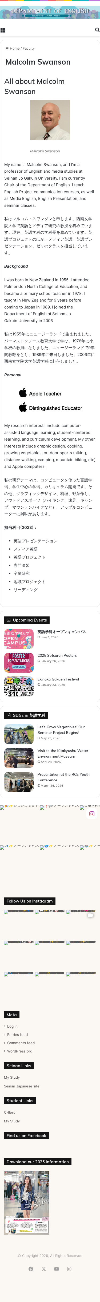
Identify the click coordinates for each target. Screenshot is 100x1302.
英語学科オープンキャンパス (62, 631)
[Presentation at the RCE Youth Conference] (19, 782)
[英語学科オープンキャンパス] (19, 639)
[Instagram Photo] (20, 825)
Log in (12, 1026)
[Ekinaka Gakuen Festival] (19, 686)
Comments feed (21, 1043)
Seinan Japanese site (21, 1086)
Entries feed (17, 1034)
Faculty (29, 48)
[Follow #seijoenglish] (92, 813)
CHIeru (9, 1112)
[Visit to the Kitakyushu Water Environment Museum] (19, 758)
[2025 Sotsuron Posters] (19, 663)
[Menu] (2, 29)
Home (14, 48)
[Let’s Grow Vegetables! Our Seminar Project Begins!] (19, 734)
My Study (12, 1077)
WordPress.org (19, 1051)
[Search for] (97, 29)
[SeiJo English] (50, 12)
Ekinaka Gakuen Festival (58, 679)
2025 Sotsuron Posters (57, 655)
